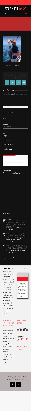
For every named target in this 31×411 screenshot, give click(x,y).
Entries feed (7, 140)
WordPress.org (8, 149)
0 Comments (16, 65)
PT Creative (21, 379)
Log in (5, 136)
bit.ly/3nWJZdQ (23, 236)
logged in (12, 94)
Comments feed (8, 144)
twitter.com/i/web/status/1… (14, 228)
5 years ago (9, 229)
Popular (9, 157)
